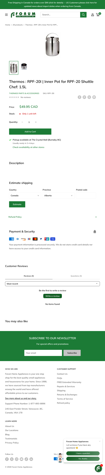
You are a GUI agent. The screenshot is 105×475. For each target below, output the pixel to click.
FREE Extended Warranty (69, 382)
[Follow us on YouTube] (21, 459)
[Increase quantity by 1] (36, 122)
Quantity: (13, 122)
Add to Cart (30, 131)
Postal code (81, 189)
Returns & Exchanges (67, 394)
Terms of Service (65, 399)
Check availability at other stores (28, 147)
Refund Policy (15, 217)
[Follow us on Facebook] (7, 459)
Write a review (52, 296)
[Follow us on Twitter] (12, 459)
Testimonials (11, 438)
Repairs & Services (66, 386)
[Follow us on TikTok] (26, 459)
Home (7, 25)
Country (13, 189)
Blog (7, 434)
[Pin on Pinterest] (84, 97)
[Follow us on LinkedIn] (31, 459)
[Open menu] (6, 15)
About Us (9, 426)
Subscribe (72, 353)
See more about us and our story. (20, 398)
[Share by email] (94, 97)
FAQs (59, 378)
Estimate (17, 204)
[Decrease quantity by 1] (22, 122)
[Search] (83, 15)
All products (18, 25)
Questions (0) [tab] (76, 276)
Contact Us (62, 374)
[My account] (92, 14)
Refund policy (63, 403)
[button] (98, 468)
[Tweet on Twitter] (89, 97)
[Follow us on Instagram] (16, 459)
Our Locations (11, 430)
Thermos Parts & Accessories (24, 93)
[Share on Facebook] (79, 97)
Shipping (61, 390)
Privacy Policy (12, 442)
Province (47, 189)
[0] (97, 14)
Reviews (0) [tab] (29, 276)
